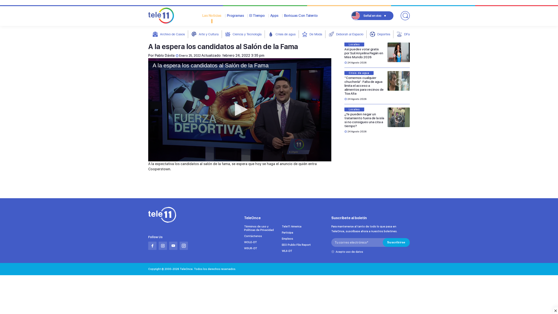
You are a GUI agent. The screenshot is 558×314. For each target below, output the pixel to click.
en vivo (372, 15)
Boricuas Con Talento (301, 16)
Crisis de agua (286, 34)
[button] (239, 109)
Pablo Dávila (165, 55)
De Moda (316, 34)
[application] (239, 109)
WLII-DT (287, 251)
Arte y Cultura (209, 34)
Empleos (287, 238)
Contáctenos (253, 236)
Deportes (383, 34)
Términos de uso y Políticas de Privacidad (259, 228)
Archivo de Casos (172, 34)
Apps (274, 16)
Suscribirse (396, 242)
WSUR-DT (250, 248)
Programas (235, 16)
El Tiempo (257, 16)
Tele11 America (291, 226)
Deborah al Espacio (349, 34)
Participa (287, 232)
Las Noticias (211, 16)
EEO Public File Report (296, 244)
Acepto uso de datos (349, 251)
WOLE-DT (250, 242)
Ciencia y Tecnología (247, 34)
